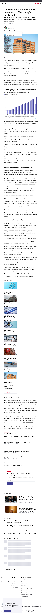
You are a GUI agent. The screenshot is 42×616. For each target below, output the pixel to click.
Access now (7, 610)
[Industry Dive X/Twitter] (6, 582)
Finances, (14, 465)
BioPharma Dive (24, 590)
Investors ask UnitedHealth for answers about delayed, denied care (20, 447)
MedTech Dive (24, 592)
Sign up (37, 3)
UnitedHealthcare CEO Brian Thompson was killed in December (17, 125)
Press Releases (13, 591)
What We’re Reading (15, 592)
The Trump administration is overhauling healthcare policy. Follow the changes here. (28, 509)
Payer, (10, 465)
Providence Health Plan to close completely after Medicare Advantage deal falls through (21, 521)
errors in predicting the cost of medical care (21, 214)
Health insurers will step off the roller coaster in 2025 (17, 442)
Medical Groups (20, 465)
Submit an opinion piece (26, 583)
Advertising (23, 579)
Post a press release (11, 569)
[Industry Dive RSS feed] (8, 582)
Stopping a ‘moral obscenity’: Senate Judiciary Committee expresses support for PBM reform (27, 498)
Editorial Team (13, 581)
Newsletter (13, 585)
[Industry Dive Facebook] (4, 582)
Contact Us (13, 583)
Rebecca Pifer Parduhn (12, 27)
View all (5, 569)
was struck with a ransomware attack (16, 402)
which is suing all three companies (21, 182)
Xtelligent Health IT (25, 596)
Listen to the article (11, 57)
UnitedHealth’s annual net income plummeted (18, 68)
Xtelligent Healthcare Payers (26, 594)
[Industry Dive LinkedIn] (2, 582)
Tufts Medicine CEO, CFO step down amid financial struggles (21, 533)
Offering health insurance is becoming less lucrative (16, 451)
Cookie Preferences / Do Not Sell (26, 611)
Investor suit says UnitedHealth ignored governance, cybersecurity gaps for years (20, 526)
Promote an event (24, 585)
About (12, 579)
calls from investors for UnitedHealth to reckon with (21, 131)
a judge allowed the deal (28, 422)
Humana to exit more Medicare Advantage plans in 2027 (20, 530)
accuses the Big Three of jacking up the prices (25, 184)
